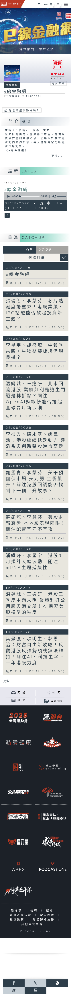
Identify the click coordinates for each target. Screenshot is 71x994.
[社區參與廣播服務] (52, 792)
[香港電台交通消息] (13, 692)
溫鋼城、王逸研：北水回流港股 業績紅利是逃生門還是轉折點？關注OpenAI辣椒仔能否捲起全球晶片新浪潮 (36, 396)
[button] (8, 196)
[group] (53, 196)
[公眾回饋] (47, 700)
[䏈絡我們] (13, 700)
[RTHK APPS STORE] (18, 866)
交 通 (21, 692)
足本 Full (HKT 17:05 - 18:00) (35, 283)
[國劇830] (18, 767)
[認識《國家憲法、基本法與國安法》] (52, 817)
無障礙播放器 (44, 919)
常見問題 (48, 915)
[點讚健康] (18, 742)
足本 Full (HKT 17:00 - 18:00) (35, 416)
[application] (35, 196)
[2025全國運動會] (18, 718)
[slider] (30, 196)
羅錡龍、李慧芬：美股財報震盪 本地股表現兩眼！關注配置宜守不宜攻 (36, 523)
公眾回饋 (56, 700)
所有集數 (12, 85)
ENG (46, 4)
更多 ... (7, 681)
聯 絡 (21, 700)
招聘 (34, 910)
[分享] (48, 692)
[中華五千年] (18, 891)
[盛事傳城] (52, 842)
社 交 (56, 692)
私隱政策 (18, 919)
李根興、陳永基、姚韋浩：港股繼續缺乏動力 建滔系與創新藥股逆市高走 (36, 440)
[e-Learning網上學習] (52, 767)
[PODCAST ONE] (52, 866)
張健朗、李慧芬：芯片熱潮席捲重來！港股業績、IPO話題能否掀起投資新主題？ (35, 310)
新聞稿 (17, 910)
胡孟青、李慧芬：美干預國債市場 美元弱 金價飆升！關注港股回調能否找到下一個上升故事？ (35, 481)
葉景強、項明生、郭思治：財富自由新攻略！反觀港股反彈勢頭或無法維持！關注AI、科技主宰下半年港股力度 (35, 651)
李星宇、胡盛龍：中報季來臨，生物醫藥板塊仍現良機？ (35, 351)
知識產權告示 (21, 915)
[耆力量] (18, 842)
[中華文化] (18, 817)
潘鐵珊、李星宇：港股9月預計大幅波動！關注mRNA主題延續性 (34, 561)
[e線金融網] (7, 215)
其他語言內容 (33, 924)
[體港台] (52, 718)
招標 (50, 910)
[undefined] (39, 4)
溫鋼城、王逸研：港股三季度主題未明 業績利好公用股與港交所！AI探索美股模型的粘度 (36, 603)
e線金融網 (16, 189)
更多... (57, 155)
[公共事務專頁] (18, 792)
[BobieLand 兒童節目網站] (52, 742)
